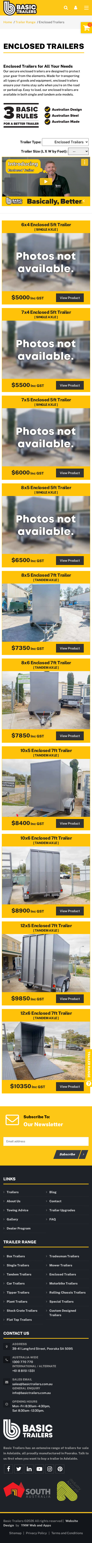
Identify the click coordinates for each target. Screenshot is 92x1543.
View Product (70, 298)
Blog (52, 1192)
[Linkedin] (29, 1469)
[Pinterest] (59, 1469)
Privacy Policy (36, 1533)
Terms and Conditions (67, 1533)
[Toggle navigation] (86, 8)
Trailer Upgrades (62, 1210)
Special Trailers (61, 1301)
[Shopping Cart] (86, 27)
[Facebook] (8, 1469)
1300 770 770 (22, 1362)
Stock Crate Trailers (22, 1310)
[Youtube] (39, 1469)
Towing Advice (17, 1210)
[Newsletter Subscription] (12, 1119)
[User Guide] (88, 1084)
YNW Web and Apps (36, 1525)
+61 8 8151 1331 (23, 1371)
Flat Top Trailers (19, 1319)
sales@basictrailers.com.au (32, 1384)
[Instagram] (49, 1469)
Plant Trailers (17, 1301)
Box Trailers (16, 1256)
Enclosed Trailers (62, 1274)
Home (7, 22)
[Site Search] (66, 7)
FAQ (52, 1219)
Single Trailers (18, 1265)
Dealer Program (19, 1228)
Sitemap (15, 1533)
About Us (14, 1201)
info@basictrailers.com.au (31, 1393)
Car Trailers (16, 1283)
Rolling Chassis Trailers (67, 1292)
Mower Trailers (60, 1265)
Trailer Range (25, 22)
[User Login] (76, 7)
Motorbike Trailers (63, 1283)
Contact (55, 1201)
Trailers (13, 1192)
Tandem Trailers (19, 1274)
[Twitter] (18, 1469)
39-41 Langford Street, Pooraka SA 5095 (42, 1348)
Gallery (12, 1219)
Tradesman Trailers (64, 1256)
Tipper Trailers (18, 1292)
